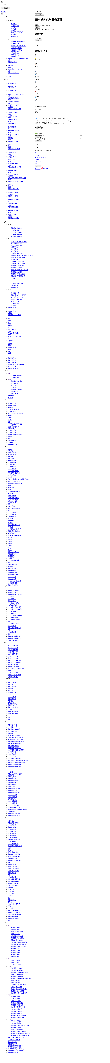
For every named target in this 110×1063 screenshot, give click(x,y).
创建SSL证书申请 (13, 656)
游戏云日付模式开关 (14, 481)
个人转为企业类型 (16, 232)
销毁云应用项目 (16, 1001)
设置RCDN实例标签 (14, 807)
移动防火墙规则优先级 (14, 860)
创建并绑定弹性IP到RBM (15, 413)
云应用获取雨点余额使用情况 (16, 1050)
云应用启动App (15, 952)
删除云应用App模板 (17, 974)
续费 (9, 504)
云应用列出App (15, 927)
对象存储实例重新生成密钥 (16, 750)
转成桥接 (10, 518)
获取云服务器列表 (13, 823)
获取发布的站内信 (16, 268)
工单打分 (10, 695)
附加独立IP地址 (12, 605)
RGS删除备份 (12, 464)
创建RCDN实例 (12, 790)
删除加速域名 (12, 782)
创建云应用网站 (16, 1021)
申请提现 (13, 305)
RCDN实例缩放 (12, 801)
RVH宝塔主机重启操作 (14, 609)
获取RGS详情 (12, 460)
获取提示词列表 (12, 705)
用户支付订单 (15, 377)
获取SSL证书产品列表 (14, 675)
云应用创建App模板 (17, 970)
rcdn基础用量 (11, 811)
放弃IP (10, 420)
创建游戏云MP (12, 452)
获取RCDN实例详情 (14, 793)
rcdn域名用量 (11, 786)
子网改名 (10, 527)
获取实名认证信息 (16, 228)
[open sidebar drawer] (2, 2)
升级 (9, 510)
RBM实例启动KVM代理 (15, 424)
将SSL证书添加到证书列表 (16, 668)
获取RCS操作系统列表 (14, 912)
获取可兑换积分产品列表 (18, 295)
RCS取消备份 (12, 833)
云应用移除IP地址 (16, 1013)
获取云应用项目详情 (17, 1005)
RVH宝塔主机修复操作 (14, 607)
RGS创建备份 (12, 462)
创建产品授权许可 (13, 711)
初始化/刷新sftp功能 (14, 560)
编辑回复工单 (12, 692)
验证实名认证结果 (16, 236)
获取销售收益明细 (16, 272)
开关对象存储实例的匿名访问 (16, 762)
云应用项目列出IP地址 (18, 1017)
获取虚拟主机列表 (13, 590)
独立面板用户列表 (16, 48)
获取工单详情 (12, 686)
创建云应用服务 (16, 960)
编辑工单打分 (12, 697)
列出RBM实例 (12, 403)
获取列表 (10, 450)
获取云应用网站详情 (17, 1029)
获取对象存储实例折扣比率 (16, 741)
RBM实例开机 (12, 432)
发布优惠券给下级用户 (18, 253)
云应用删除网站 (16, 1023)
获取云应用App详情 (17, 932)
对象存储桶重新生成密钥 (15, 737)
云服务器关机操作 (13, 883)
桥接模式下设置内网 (14, 473)
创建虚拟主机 (12, 592)
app (9, 925)
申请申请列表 (15, 303)
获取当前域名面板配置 (18, 41)
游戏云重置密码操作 (14, 508)
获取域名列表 (12, 776)
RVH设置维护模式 (13, 624)
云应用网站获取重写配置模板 (20, 1035)
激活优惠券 (14, 287)
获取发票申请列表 (16, 381)
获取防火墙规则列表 (14, 854)
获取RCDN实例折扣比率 (15, 774)
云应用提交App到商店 (17, 991)
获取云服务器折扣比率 (14, 766)
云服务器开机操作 (13, 881)
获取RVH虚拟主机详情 (14, 594)
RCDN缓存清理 (12, 795)
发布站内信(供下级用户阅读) (19, 270)
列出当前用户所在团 (17, 32)
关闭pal (10, 545)
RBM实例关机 (12, 430)
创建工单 (10, 684)
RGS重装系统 (12, 475)
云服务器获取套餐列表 (14, 914)
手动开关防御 (12, 784)
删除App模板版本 (16, 982)
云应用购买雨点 (12, 1044)
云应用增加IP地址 (16, 1011)
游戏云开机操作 (12, 512)
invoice (10, 379)
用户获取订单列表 (16, 375)
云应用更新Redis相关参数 (18, 946)
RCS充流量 (11, 889)
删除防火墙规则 (12, 858)
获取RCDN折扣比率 (14, 815)
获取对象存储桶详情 (14, 729)
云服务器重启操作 (13, 871)
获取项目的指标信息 (17, 1003)
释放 (9, 422)
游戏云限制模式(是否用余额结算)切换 (19, 479)
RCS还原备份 (12, 835)
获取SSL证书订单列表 (14, 662)
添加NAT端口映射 (13, 498)
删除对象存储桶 (12, 731)
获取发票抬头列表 (16, 389)
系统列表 (10, 566)
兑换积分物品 (15, 293)
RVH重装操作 (12, 626)
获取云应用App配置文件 (18, 938)
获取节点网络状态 (13, 368)
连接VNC (10, 523)
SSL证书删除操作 (13, 654)
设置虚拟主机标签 (13, 640)
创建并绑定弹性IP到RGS (15, 483)
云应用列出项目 (16, 996)
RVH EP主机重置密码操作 (15, 615)
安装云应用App (15, 929)
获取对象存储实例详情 (14, 748)
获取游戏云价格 (12, 570)
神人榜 (13, 278)
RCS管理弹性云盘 (13, 844)
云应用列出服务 (16, 948)
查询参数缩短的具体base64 (16, 364)
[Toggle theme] (2, 14)
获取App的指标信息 (17, 940)
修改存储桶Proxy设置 (14, 735)
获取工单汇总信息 (13, 707)
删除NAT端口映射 (13, 500)
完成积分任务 (15, 301)
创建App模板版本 (16, 980)
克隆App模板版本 (16, 987)
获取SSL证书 (11, 670)
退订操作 (10, 398)
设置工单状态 (12, 703)
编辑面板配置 (15, 43)
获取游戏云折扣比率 (14, 531)
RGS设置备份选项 (13, 471)
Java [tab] (36, 111)
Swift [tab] (36, 113)
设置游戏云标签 (12, 516)
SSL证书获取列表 (13, 646)
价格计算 (10, 442)
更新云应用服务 (16, 964)
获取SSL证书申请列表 (14, 660)
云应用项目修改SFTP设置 (19, 1015)
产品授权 (10, 688)
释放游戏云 (11, 493)
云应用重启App (15, 950)
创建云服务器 (12, 825)
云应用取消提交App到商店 (19, 993)
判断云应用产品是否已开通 (16, 1038)
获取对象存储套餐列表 (14, 764)
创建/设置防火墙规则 (14, 856)
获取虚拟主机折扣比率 (14, 628)
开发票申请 (14, 383)
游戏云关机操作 (12, 514)
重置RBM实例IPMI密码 (15, 434)
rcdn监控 (10, 772)
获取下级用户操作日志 (18, 274)
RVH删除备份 (12, 599)
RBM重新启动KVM (13, 426)
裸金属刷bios (11, 407)
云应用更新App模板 (17, 976)
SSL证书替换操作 (13, 652)
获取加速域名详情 (13, 780)
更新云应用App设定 (17, 936)
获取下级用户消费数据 (18, 276)
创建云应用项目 (16, 999)
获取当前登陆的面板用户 (18, 46)
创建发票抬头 (15, 391)
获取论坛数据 (12, 360)
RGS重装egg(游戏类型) (14, 581)
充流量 (10, 436)
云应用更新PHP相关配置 (18, 1031)
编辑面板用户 (15, 54)
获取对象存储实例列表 (14, 744)
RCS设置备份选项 (13, 837)
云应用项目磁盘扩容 (17, 1009)
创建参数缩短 (12, 366)
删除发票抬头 (15, 393)
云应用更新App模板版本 (18, 985)
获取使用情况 (12, 521)
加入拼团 (13, 30)
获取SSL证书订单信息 (14, 666)
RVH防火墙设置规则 (14, 619)
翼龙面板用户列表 (13, 552)
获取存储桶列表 (12, 725)
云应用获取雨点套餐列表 (15, 1048)
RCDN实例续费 (12, 797)
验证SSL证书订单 (13, 673)
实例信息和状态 (12, 564)
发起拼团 (13, 24)
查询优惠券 (14, 285)
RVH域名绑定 (12, 611)
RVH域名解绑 (12, 613)
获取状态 (10, 701)
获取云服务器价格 (13, 916)
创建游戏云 (11, 458)
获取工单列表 (12, 682)
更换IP (10, 415)
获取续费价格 (12, 873)
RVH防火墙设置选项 (14, 617)
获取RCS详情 (12, 827)
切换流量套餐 (12, 440)
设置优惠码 (14, 259)
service (9, 958)
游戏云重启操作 (12, 502)
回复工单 (10, 690)
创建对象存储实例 (13, 746)
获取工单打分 (12, 699)
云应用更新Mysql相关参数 (19, 942)
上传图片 (10, 709)
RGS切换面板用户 (13, 583)
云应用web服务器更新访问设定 (20, 1033)
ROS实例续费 (12, 752)
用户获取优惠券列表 (17, 283)
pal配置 (10, 537)
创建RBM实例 (12, 405)
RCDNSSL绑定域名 (13, 805)
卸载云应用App (15, 934)
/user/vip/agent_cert (16, 243)
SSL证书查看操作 (13, 650)
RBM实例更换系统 (13, 409)
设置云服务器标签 (13, 885)
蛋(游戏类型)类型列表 (14, 535)
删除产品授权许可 (13, 713)
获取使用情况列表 (13, 444)
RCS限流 (10, 896)
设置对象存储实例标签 (14, 758)
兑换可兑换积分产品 (17, 297)
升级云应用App (15, 956)
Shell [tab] (36, 108)
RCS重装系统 (12, 842)
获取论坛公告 (12, 362)
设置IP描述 (11, 417)
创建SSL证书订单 (13, 664)
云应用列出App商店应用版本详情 (21, 978)
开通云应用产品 (12, 1042)
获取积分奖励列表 (16, 299)
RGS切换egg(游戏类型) (14, 529)
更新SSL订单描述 (13, 677)
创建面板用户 (15, 52)
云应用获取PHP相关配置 (18, 944)
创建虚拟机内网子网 (14, 525)
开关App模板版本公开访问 (19, 989)
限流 (9, 438)
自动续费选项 (12, 506)
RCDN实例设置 (12, 803)
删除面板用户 (15, 56)
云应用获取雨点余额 (14, 1040)
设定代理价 (14, 247)
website (10, 1019)
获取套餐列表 (12, 568)
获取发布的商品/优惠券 (18, 257)
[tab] (72, 55)
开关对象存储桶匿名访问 (15, 739)
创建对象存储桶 (12, 727)
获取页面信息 (12, 358)
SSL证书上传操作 (13, 648)
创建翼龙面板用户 (13, 575)
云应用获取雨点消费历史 (15, 1046)
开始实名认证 (15, 230)
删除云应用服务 (16, 962)
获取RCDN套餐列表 (14, 813)
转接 (9, 715)
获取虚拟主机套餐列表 (14, 636)
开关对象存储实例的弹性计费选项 (18, 760)
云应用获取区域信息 (14, 1052)
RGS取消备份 (12, 466)
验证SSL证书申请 (13, 658)
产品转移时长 (12, 395)
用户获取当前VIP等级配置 (19, 242)
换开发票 (13, 385)
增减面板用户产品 (16, 50)
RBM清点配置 (12, 411)
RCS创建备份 (12, 829)
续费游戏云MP (12, 454)
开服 (9, 562)
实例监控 (10, 733)
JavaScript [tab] (38, 110)
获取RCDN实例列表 (14, 788)
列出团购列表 (15, 26)
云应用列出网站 (16, 1027)
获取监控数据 (12, 428)
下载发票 (13, 387)
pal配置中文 (11, 543)
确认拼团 (13, 28)
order (9, 373)
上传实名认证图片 (16, 234)
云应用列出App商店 (17, 968)
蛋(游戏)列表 (11, 533)
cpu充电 (10, 477)
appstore (10, 966)
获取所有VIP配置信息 (17, 265)
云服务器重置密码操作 (14, 879)
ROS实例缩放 (12, 756)
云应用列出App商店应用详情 (20, 972)
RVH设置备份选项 (13, 603)
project (9, 994)
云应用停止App (15, 954)
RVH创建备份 (12, 597)
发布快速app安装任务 (14, 491)
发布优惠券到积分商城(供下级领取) (21, 255)
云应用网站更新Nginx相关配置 (20, 1025)
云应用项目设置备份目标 (18, 1007)
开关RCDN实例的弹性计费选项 (17, 809)
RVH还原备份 (12, 601)
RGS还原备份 (12, 469)
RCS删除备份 (12, 831)
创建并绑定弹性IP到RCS (15, 846)
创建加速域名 (12, 778)
